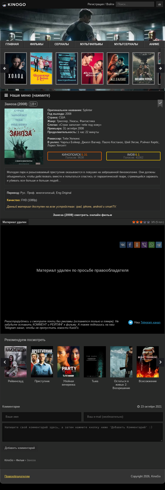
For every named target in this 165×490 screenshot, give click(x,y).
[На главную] (13, 5)
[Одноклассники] (137, 245)
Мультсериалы (126, 44)
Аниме (154, 44)
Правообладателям (17, 476)
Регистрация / (96, 4)
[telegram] (159, 245)
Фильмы (36, 44)
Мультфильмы (91, 44)
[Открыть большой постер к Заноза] (24, 136)
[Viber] (144, 245)
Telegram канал (150, 322)
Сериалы (62, 44)
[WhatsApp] (151, 245)
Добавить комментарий (20, 448)
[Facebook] (130, 245)
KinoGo (9, 460)
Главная (12, 44)
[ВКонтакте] (123, 245)
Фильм (20, 460)
